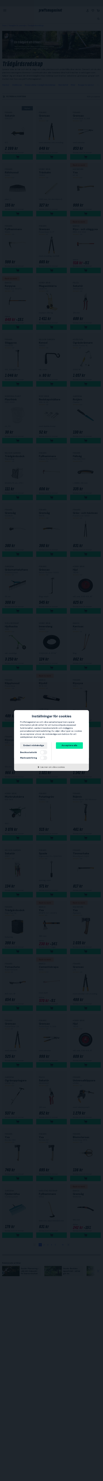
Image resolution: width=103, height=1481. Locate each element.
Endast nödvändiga (33, 745)
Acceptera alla (69, 745)
